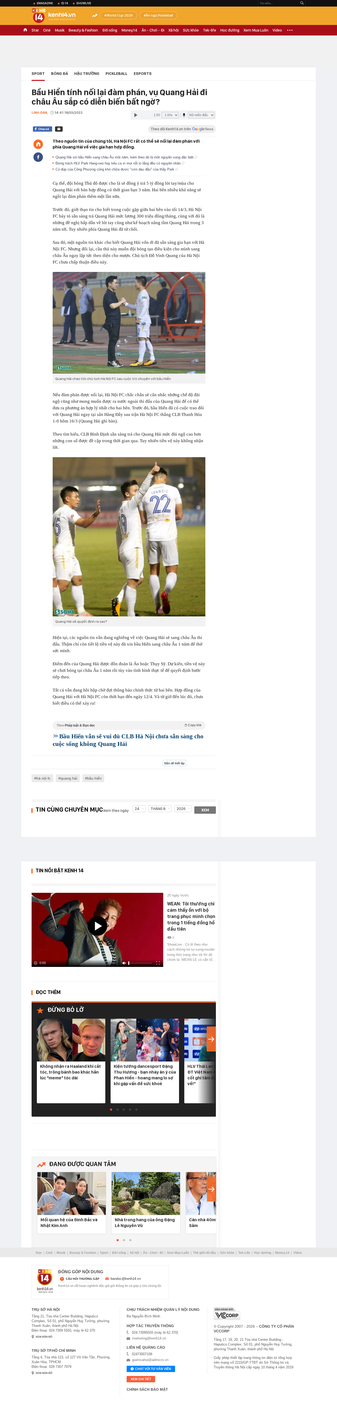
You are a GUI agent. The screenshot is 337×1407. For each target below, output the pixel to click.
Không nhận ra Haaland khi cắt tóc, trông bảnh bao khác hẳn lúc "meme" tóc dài (70, 1072)
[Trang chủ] (38, 144)
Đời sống (109, 30)
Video (277, 30)
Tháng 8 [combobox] (158, 808)
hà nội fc (43, 778)
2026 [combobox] (181, 808)
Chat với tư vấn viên (153, 1369)
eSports (143, 73)
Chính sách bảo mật (147, 1389)
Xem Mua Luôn (256, 30)
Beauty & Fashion (83, 30)
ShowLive (83, 3)
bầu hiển (94, 778)
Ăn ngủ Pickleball (159, 15)
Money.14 (129, 30)
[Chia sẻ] (38, 157)
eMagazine (45, 3)
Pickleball (116, 73)
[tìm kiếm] (302, 3)
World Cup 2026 (120, 15)
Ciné (47, 30)
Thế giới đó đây (204, 1253)
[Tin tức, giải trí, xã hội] (58, 16)
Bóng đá (59, 73)
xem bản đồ (44, 1336)
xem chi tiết (141, 1379)
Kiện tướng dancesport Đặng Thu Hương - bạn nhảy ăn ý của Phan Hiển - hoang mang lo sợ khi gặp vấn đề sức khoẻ (145, 1075)
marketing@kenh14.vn (149, 1338)
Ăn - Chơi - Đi (153, 30)
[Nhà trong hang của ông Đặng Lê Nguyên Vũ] (146, 1193)
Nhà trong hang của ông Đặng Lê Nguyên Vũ (145, 1222)
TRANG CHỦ (25, 30)
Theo (129, 725)
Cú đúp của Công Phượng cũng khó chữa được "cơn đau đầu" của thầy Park (115, 169)
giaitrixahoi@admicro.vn (150, 1360)
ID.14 (64, 3)
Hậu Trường (86, 73)
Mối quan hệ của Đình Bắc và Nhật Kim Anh (69, 1222)
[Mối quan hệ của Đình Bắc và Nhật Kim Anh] (71, 1193)
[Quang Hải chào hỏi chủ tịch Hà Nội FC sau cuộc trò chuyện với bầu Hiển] (129, 323)
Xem (205, 810)
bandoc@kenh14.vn (126, 1278)
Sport (38, 73)
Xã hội (173, 30)
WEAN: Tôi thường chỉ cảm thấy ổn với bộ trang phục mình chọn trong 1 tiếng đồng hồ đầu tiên (191, 916)
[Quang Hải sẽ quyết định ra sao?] (129, 536)
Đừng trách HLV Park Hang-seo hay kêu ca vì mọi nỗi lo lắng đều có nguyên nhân (119, 163)
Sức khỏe (191, 30)
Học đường (229, 30)
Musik (60, 30)
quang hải (69, 778)
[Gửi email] (59, 129)
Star (35, 30)
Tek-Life (244, 1253)
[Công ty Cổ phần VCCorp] (227, 1313)
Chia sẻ (43, 129)
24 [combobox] (137, 808)
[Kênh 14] (45, 1281)
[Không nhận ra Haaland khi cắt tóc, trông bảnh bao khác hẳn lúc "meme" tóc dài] (71, 1040)
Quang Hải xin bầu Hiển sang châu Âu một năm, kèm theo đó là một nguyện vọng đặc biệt (125, 157)
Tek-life (209, 30)
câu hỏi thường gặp (82, 1278)
